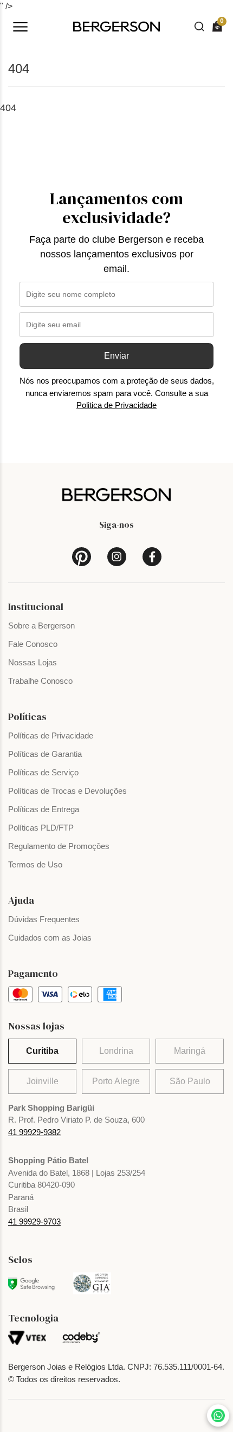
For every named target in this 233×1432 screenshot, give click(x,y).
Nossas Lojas (32, 662)
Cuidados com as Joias (50, 937)
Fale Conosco (32, 644)
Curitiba (42, 1050)
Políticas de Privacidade (50, 735)
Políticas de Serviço (43, 772)
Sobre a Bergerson (41, 625)
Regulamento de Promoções (58, 846)
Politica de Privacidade (116, 405)
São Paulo (190, 1081)
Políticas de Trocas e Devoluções (67, 790)
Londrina (116, 1050)
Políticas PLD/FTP (41, 827)
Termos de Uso (35, 864)
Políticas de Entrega (43, 809)
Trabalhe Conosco (40, 680)
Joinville (43, 1081)
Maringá (189, 1050)
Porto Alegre (116, 1081)
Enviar (116, 355)
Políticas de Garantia (45, 754)
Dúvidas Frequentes (44, 919)
